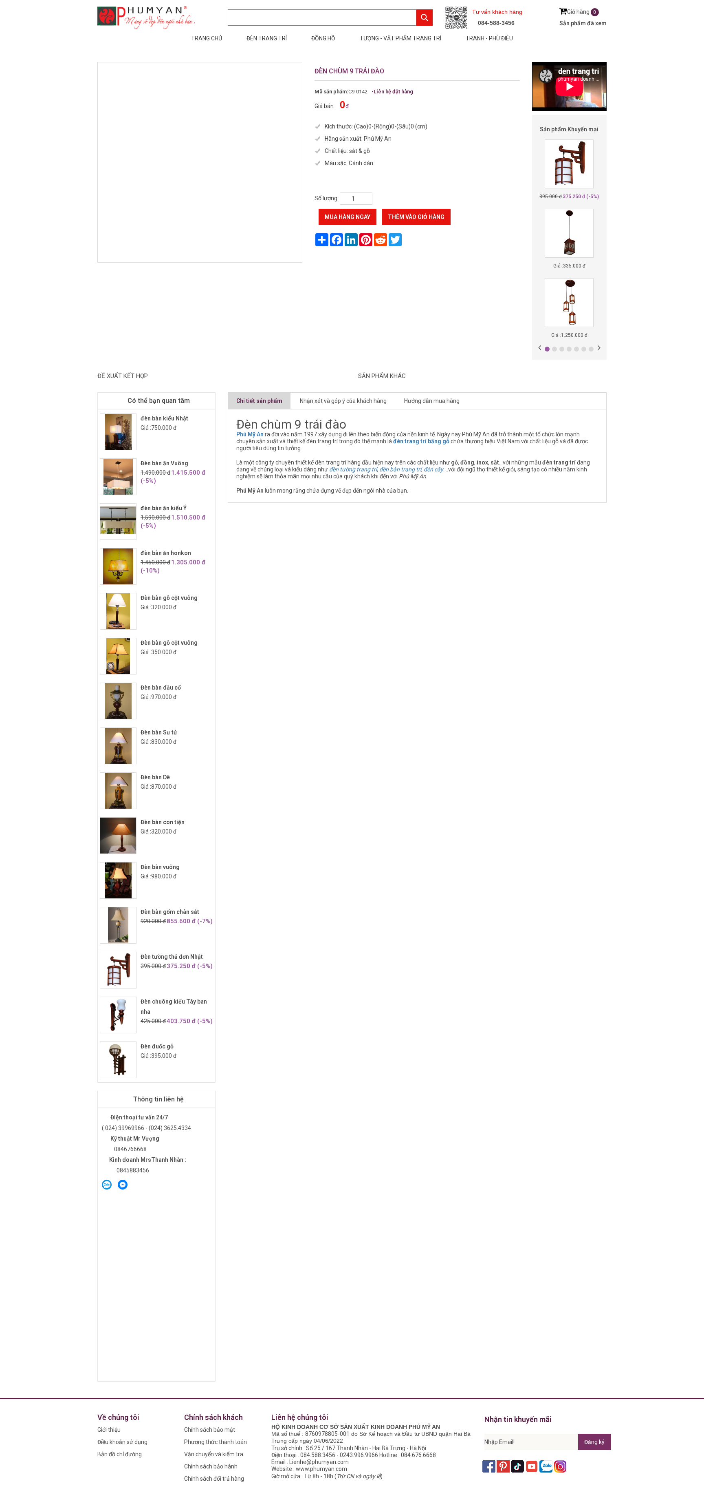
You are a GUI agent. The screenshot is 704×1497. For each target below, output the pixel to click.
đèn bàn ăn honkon (166, 553)
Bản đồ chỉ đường (119, 1454)
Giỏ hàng (581, 12)
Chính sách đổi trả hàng (214, 1478)
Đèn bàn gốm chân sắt (170, 912)
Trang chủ (206, 38)
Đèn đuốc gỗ (157, 1046)
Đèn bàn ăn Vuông (164, 463)
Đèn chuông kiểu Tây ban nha (174, 1006)
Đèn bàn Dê (155, 777)
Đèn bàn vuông (160, 867)
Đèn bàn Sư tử (159, 732)
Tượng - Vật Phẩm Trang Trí (400, 38)
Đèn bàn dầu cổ (161, 687)
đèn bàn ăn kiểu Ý (164, 508)
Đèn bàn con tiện (163, 822)
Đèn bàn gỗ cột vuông (169, 598)
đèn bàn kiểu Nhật (164, 418)
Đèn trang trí (266, 38)
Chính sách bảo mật (209, 1429)
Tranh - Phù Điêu (489, 38)
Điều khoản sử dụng (122, 1442)
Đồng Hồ (323, 38)
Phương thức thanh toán (215, 1442)
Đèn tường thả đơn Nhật (172, 956)
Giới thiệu (109, 1429)
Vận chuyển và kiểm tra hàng (213, 1455)
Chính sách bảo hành (211, 1466)
